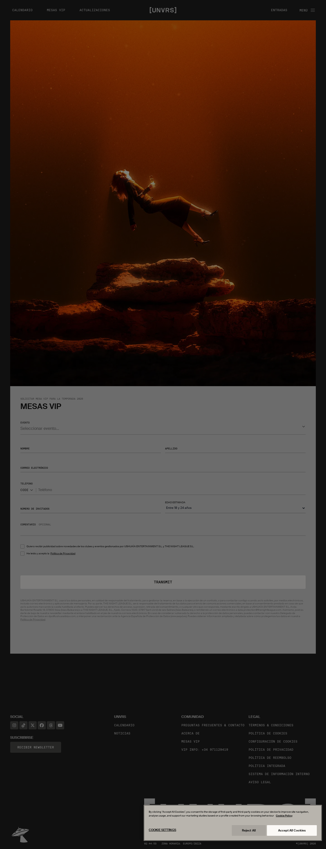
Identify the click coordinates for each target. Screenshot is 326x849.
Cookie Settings (162, 830)
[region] (233, 823)
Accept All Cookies (292, 830)
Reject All (249, 830)
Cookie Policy (284, 815)
